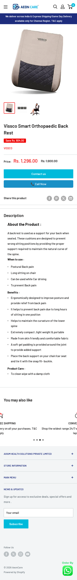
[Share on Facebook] (49, 198)
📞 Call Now (38, 184)
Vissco (8, 148)
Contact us (38, 174)
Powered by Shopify (14, 572)
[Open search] (55, 7)
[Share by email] (70, 198)
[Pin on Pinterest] (56, 198)
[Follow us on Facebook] (6, 554)
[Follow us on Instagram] (20, 554)
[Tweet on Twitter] (63, 198)
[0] (70, 7)
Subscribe (16, 524)
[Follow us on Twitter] (13, 554)
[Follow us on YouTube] (27, 554)
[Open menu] (5, 6)
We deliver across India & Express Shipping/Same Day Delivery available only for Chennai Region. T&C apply (38, 18)
